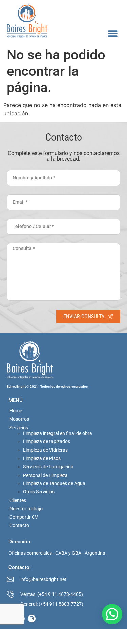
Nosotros (19, 419)
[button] (112, 33)
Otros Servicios (39, 491)
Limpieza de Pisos (42, 458)
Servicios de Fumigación (48, 466)
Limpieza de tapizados (46, 441)
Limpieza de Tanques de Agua (54, 483)
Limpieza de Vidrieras (45, 450)
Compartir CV (23, 517)
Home (15, 410)
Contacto (19, 525)
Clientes (17, 500)
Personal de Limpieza (45, 475)
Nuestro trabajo (26, 508)
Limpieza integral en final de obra (57, 433)
